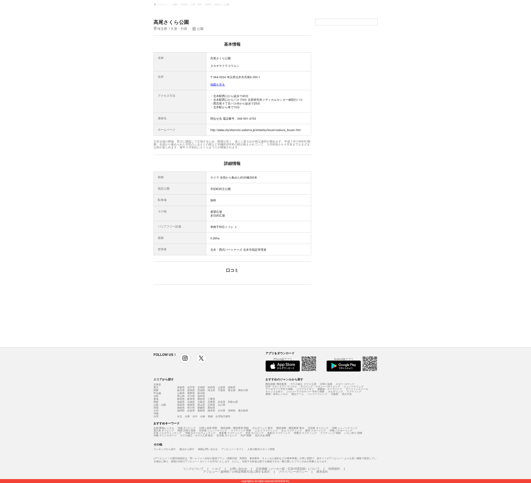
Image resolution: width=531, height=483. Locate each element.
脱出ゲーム (297, 393)
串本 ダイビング (255, 432)
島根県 (191, 404)
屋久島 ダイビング (163, 430)
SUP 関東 (246, 435)
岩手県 (191, 387)
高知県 (211, 407)
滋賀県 (181, 401)
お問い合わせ (238, 468)
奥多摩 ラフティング (230, 432)
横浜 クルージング (315, 430)
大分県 (221, 410)
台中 (194, 416)
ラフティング (353, 391)
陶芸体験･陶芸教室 (276, 384)
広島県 (211, 404)
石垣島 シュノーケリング (213, 430)
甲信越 (157, 393)
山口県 (221, 404)
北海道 (157, 384)
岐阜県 (191, 398)
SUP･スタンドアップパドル (281, 386)
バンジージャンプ (317, 393)
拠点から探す (186, 449)
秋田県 (211, 387)
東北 (155, 387)
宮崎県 (231, 410)
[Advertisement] (196, 318)
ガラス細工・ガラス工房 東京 (196, 435)
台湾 (155, 416)
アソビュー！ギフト (232, 449)
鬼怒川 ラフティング (278, 432)
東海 (155, 399)
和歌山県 (233, 401)
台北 (179, 416)
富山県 (181, 396)
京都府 (191, 401)
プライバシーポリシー (293, 471)
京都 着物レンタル (163, 427)
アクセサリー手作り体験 (279, 389)
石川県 (191, 396)
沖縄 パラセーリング (340, 430)
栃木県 (181, 390)
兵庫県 (211, 401)
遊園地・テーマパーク (329, 389)
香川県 (191, 407)
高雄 (210, 416)
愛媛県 (201, 407)
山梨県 (181, 393)
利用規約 (334, 468)
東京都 (231, 390)
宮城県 (201, 387)
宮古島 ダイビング (227, 435)
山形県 (221, 387)
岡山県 (201, 404)
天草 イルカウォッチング (167, 432)
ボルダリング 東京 (262, 427)
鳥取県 (181, 404)
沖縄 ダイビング (187, 427)
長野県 (191, 393)
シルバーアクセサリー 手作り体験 (305, 391)
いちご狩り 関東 (353, 432)
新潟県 (201, 393)
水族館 (334, 393)
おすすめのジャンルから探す (284, 379)
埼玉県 (211, 390)
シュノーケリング (354, 386)
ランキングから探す (164, 449)
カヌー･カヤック (345, 384)
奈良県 (221, 401)
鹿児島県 (243, 410)
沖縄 (155, 413)
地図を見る (217, 84)
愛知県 (201, 398)
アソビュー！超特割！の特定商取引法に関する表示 (236, 471)
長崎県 (201, 410)
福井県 (201, 396)
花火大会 (347, 393)
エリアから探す (163, 379)
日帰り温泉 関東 (208, 427)
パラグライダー (305, 389)
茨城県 (201, 390)
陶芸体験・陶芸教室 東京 (290, 427)
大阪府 (201, 401)
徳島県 (181, 407)
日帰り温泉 (326, 384)
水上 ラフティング (291, 430)
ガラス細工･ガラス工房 (303, 384)
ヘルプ (216, 468)
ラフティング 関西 (330, 432)
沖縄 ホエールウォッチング (200, 432)
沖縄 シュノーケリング (344, 427)
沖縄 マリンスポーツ (165, 435)
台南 (202, 416)
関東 (155, 390)
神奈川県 (243, 390)
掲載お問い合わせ (208, 449)
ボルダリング (335, 391)
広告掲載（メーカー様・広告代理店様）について (288, 468)
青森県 (181, 387)
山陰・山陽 (159, 404)
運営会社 (322, 471)
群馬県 (191, 390)
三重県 (211, 398)
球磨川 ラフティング (305, 432)
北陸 (155, 396)
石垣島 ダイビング (318, 427)
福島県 (231, 387)
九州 (155, 410)
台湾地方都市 (223, 416)
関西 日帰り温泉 (187, 430)
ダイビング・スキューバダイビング (320, 386)
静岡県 (181, 398)
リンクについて (193, 468)
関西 (155, 401)
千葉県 (221, 390)
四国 (155, 407)
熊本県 (211, 410)
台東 (187, 416)
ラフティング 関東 (241, 430)
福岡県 (181, 410)
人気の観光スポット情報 (261, 449)
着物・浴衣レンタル (277, 393)
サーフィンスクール (357, 389)
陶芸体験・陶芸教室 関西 (235, 427)
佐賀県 (191, 410)
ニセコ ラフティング (266, 430)
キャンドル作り (274, 391)
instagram (185, 358)
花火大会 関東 (262, 435)
